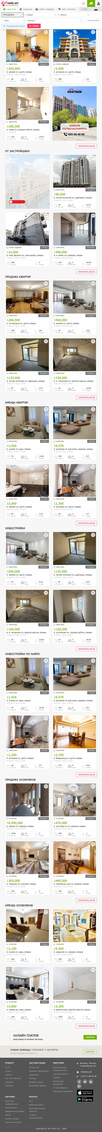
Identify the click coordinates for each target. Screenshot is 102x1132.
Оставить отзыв (36, 1082)
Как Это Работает (13, 1078)
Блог (31, 1101)
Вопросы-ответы (36, 1105)
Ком (26, 81)
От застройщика (60, 1088)
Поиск (35, 26)
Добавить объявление (39, 1071)
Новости (8, 1075)
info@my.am (86, 1072)
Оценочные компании (62, 1091)
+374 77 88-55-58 (88, 1076)
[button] (12, 14)
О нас (7, 1067)
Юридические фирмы (14, 1111)
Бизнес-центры (12, 1119)
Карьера (9, 1082)
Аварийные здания (37, 1086)
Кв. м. (13, 81)
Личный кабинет (60, 1074)
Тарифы (56, 1077)
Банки (8, 1115)
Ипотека (33, 1078)
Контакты (90, 1052)
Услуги (8, 1071)
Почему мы (34, 1067)
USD (85, 9)
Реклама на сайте (13, 1122)
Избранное (34, 1075)
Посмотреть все (85, 146)
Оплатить (90, 1037)
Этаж (41, 81)
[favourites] (83, 3)
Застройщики (11, 1107)
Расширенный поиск (15, 26)
